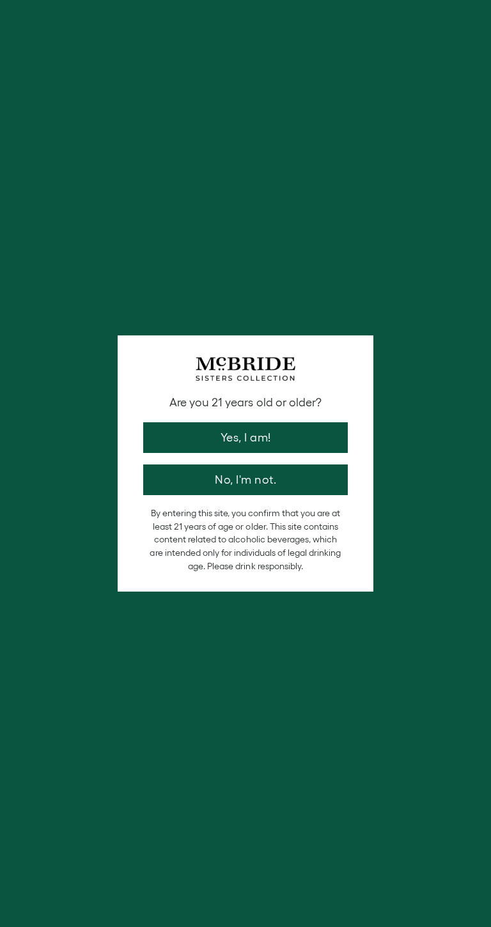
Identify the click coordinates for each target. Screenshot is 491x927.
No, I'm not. (245, 479)
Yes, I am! (246, 437)
